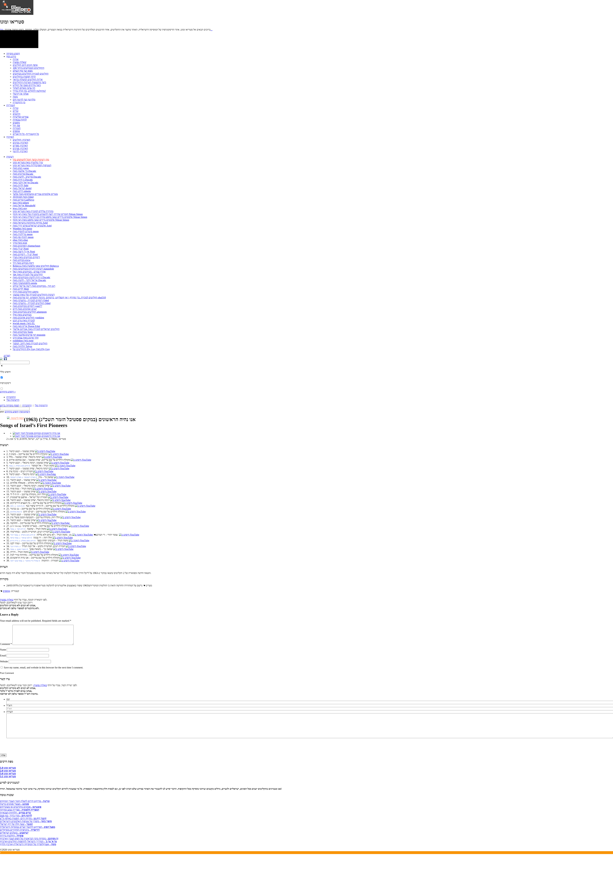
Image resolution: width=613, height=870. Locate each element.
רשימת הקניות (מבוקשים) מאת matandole (33, 268)
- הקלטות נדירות (11, 835)
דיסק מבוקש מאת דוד (23, 263)
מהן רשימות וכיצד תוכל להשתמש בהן (31, 159)
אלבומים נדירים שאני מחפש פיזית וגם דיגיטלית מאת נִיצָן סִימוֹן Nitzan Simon (50, 217)
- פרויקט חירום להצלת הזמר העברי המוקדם (25, 801)
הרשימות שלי (12, 400)
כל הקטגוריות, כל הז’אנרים (26, 134)
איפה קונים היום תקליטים (25, 65)
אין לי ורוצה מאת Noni (24, 251)
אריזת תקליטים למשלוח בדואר (28, 79)
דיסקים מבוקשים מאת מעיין (26, 257)
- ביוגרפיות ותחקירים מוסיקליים (20, 829)
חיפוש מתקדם (12, 411)
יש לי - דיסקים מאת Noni (25, 254)
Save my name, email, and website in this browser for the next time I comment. (43, 667)
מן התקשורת (19, 102)
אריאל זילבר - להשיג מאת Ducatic (29, 280)
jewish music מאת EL (24, 323)
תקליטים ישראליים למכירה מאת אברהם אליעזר (36, 329)
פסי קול (16, 125)
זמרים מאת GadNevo (23, 199)
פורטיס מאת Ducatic (23, 174)
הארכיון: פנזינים (20, 148)
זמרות (15, 108)
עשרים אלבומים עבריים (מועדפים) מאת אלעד (35, 194)
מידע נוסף (11, 56)
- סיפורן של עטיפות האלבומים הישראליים (26, 821)
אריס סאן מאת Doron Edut (26, 326)
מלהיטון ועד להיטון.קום (24, 99)
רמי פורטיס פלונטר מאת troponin (29, 334)
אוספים (16, 131)
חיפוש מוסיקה (13, 53)
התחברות (11, 397)
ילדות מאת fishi (20, 185)
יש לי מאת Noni (21, 248)
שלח (3, 755)
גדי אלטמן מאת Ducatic (24, 171)
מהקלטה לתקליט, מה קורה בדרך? (29, 91)
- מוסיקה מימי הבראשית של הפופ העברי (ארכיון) (29, 838)
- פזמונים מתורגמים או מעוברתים (20, 807)
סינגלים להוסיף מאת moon (26, 231)
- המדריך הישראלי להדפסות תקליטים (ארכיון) (28, 841)
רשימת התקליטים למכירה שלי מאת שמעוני (34, 294)
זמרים (15, 111)
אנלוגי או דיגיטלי (21, 93)
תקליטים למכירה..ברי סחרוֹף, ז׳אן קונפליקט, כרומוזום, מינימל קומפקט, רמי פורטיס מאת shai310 (59, 297)
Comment (6, 644)
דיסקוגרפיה (24, 411)
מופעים (16, 122)
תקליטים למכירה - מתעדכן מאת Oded (31, 303)
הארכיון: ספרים (20, 145)
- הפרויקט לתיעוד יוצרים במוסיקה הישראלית (27, 827)
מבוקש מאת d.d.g (21, 260)
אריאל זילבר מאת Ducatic (25, 182)
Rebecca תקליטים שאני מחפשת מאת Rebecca (36, 266)
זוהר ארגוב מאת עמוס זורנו (25, 337)
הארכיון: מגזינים (20, 142)
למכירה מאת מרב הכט (24, 320)
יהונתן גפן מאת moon (23, 237)
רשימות (10, 156)
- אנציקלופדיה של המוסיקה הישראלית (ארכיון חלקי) (28, 844)
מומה (15, 96)
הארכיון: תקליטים (21, 139)
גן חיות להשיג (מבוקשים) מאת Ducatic (31, 277)
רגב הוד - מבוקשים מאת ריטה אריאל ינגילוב (34, 286)
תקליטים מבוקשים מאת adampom (30, 311)
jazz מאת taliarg (21, 202)
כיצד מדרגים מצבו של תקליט (27, 85)
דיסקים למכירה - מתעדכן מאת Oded (31, 300)
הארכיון (10, 137)
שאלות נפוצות (19, 62)
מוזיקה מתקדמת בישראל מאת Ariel (30, 222)
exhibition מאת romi (23, 340)
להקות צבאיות (20, 119)
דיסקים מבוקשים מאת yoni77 (27, 306)
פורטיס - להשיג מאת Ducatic (27, 176)
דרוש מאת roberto (22, 191)
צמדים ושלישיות (20, 116)
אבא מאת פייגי (20, 243)
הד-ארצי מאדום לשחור (24, 88)
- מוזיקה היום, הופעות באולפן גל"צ (23, 818)
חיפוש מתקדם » (8, 391)
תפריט (6, 355)
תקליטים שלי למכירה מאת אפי (28, 274)
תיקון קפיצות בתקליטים (24, 76)
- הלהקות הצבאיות (15, 812)
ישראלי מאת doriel (22, 188)
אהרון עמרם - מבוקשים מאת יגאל (29, 271)
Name (3, 649)
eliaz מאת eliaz (20, 240)
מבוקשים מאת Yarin (23, 332)
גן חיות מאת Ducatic (23, 179)
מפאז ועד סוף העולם (23, 70)
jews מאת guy (20, 208)
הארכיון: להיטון (20, 151)
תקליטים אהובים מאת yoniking (28, 317)
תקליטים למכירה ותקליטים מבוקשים (31, 73)
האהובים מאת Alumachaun (26, 245)
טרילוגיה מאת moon (23, 234)
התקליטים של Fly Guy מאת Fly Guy (31, 349)
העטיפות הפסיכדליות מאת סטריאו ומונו (32, 165)
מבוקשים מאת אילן (22, 314)
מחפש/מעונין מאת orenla (25, 283)
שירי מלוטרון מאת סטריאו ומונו (28, 162)
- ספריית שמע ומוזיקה (19, 809)
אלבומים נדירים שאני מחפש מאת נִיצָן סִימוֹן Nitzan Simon (41, 220)
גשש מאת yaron (21, 168)
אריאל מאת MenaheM (24, 205)
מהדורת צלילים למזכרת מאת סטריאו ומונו (33, 211)
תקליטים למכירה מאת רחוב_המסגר (30, 343)
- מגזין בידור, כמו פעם (16, 815)
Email (3, 655)
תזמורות (17, 128)
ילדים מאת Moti (21, 288)
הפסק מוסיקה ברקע (9, 405)
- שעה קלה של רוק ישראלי (16, 824)
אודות (16, 59)
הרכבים (16, 114)
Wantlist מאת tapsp (22, 228)
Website (4, 661)
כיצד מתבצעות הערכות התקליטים (29, 82)
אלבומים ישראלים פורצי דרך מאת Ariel (32, 225)
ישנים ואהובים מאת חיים (25, 309)
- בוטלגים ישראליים (14, 832)
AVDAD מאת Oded (23, 197)
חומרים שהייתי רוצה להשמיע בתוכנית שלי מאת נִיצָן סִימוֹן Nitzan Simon (48, 214)
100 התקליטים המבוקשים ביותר (28, 68)
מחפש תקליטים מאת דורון (25, 291)
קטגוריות (10, 105)
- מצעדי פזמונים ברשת (14, 804)
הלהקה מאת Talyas (22, 346)
